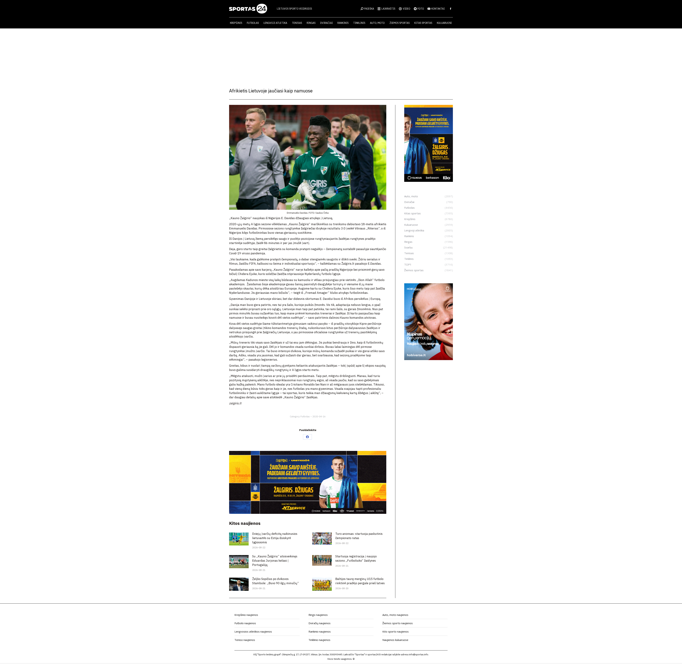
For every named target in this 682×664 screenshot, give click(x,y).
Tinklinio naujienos (319, 640)
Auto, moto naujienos (395, 615)
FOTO (421, 8)
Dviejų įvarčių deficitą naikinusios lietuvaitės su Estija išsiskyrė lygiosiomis (274, 538)
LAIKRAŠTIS (388, 8)
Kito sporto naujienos (395, 631)
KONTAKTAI (438, 8)
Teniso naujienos (244, 640)
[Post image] (239, 538)
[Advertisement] (341, 55)
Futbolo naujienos (245, 623)
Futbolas (305, 416)
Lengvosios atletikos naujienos (253, 631)
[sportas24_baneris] (428, 359)
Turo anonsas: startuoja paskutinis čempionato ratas (359, 536)
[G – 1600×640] (307, 513)
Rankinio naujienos (319, 631)
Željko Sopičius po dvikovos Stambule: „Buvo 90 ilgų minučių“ (275, 581)
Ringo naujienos (318, 615)
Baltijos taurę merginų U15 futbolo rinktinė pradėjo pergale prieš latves (360, 581)
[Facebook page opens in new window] (450, 8)
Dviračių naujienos (319, 623)
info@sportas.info (418, 654)
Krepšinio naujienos (246, 615)
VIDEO (406, 8)
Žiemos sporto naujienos (397, 623)
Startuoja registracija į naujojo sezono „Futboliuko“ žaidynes (356, 558)
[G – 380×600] (428, 181)
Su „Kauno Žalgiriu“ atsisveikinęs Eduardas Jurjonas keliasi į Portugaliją (274, 560)
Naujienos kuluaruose (395, 640)
